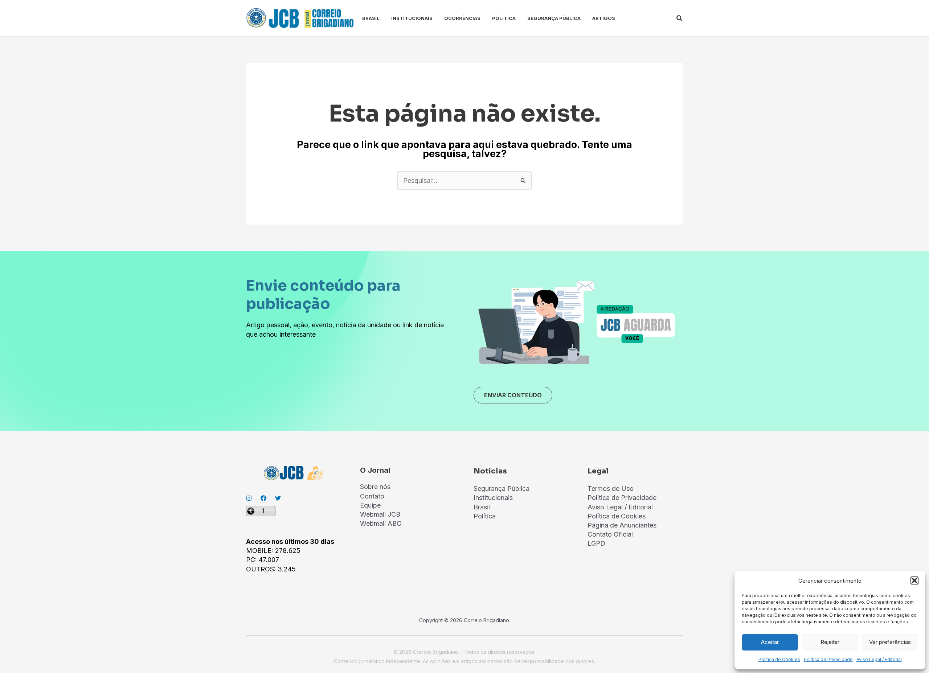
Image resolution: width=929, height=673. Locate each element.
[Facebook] (263, 498)
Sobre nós (375, 487)
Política (504, 18)
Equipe (370, 505)
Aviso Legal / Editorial (879, 659)
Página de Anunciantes (622, 525)
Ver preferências (890, 642)
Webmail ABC (380, 523)
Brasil (371, 18)
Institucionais (412, 18)
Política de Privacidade (828, 659)
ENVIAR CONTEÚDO (513, 395)
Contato (372, 496)
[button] (914, 580)
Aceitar (770, 642)
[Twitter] (278, 498)
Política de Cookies (779, 659)
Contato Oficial (610, 534)
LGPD (596, 543)
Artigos (603, 18)
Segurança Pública (554, 18)
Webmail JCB (380, 514)
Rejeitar (829, 642)
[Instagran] (249, 498)
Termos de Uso (611, 488)
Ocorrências (462, 18)
